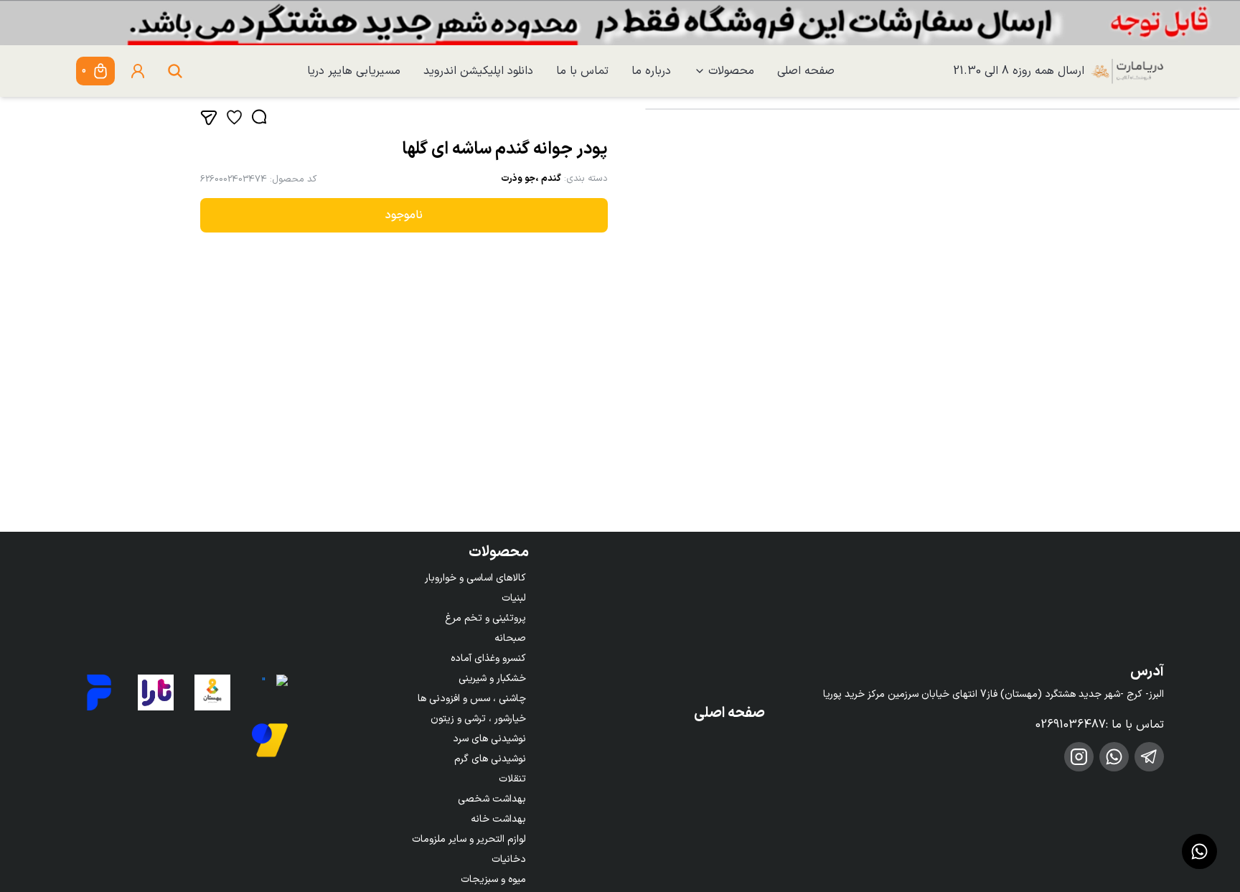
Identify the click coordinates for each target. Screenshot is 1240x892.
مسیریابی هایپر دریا (353, 71)
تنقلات (512, 779)
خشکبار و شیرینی (492, 678)
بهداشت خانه (498, 819)
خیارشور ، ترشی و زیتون (478, 718)
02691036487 (1070, 724)
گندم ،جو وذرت (531, 179)
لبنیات (514, 598)
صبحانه (510, 638)
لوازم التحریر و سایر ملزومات (469, 839)
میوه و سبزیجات (493, 879)
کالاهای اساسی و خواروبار (475, 578)
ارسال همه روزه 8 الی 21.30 (1018, 71)
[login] (138, 71)
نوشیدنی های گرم (490, 758)
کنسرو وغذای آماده (488, 658)
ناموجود (404, 215)
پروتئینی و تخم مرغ (485, 618)
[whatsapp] (1114, 756)
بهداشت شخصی (492, 799)
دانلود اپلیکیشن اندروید (478, 71)
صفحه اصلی (806, 71)
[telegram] (1149, 756)
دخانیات (509, 859)
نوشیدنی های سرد (489, 738)
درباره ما (651, 71)
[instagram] (1079, 756)
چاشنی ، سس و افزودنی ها (472, 698)
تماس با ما (582, 71)
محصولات (731, 71)
